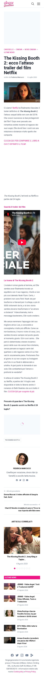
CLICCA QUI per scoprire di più (21, 391)
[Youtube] (26, 655)
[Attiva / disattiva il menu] (39, 4)
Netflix (15, 108)
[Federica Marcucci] (22, 459)
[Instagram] (24, 480)
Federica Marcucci (17, 77)
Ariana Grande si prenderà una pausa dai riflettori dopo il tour (27, 640)
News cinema (30, 49)
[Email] (27, 480)
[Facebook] (17, 480)
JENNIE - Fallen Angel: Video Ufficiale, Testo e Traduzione (26, 599)
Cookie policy (19, 672)
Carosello (9, 49)
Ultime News (9, 52)
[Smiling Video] (31, 655)
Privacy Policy (30, 672)
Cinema (19, 49)
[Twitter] (20, 480)
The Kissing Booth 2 (12, 440)
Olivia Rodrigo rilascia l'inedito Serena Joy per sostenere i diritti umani (27, 613)
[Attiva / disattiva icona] (33, 4)
